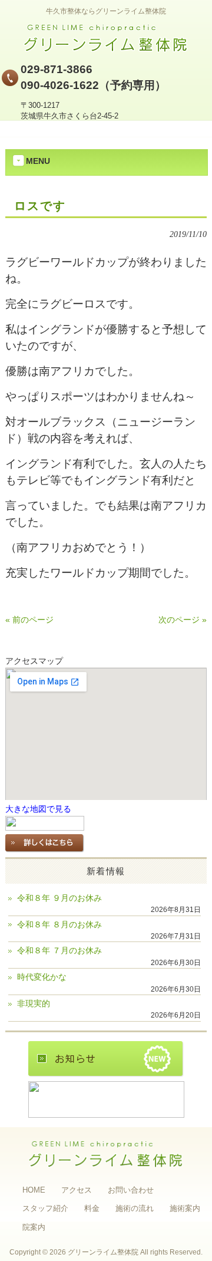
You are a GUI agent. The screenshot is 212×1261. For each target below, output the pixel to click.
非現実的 (33, 1003)
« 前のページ (29, 619)
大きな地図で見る (38, 809)
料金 (92, 1208)
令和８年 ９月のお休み (59, 898)
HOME (33, 1190)
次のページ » (182, 619)
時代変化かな (42, 977)
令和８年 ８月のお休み (59, 924)
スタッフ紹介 (45, 1208)
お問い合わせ (131, 1190)
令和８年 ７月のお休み (59, 950)
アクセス (76, 1190)
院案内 (33, 1227)
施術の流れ (134, 1208)
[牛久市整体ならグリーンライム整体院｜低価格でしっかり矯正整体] (106, 49)
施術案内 (185, 1208)
